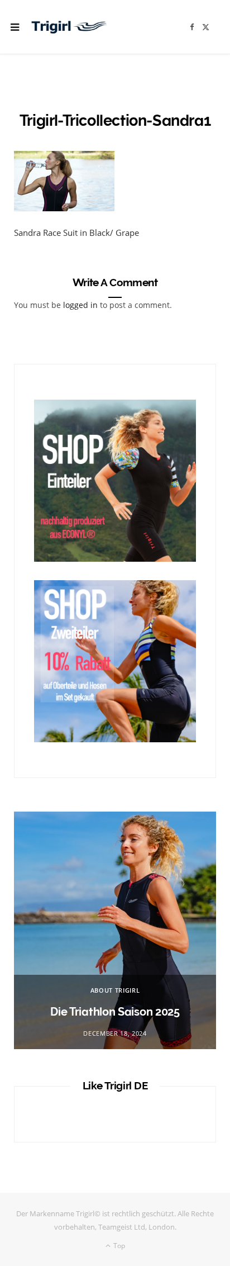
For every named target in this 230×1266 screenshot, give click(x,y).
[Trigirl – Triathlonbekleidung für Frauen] (69, 27)
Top (118, 1245)
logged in (80, 305)
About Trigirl (115, 990)
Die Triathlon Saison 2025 (115, 1011)
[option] (115, 931)
